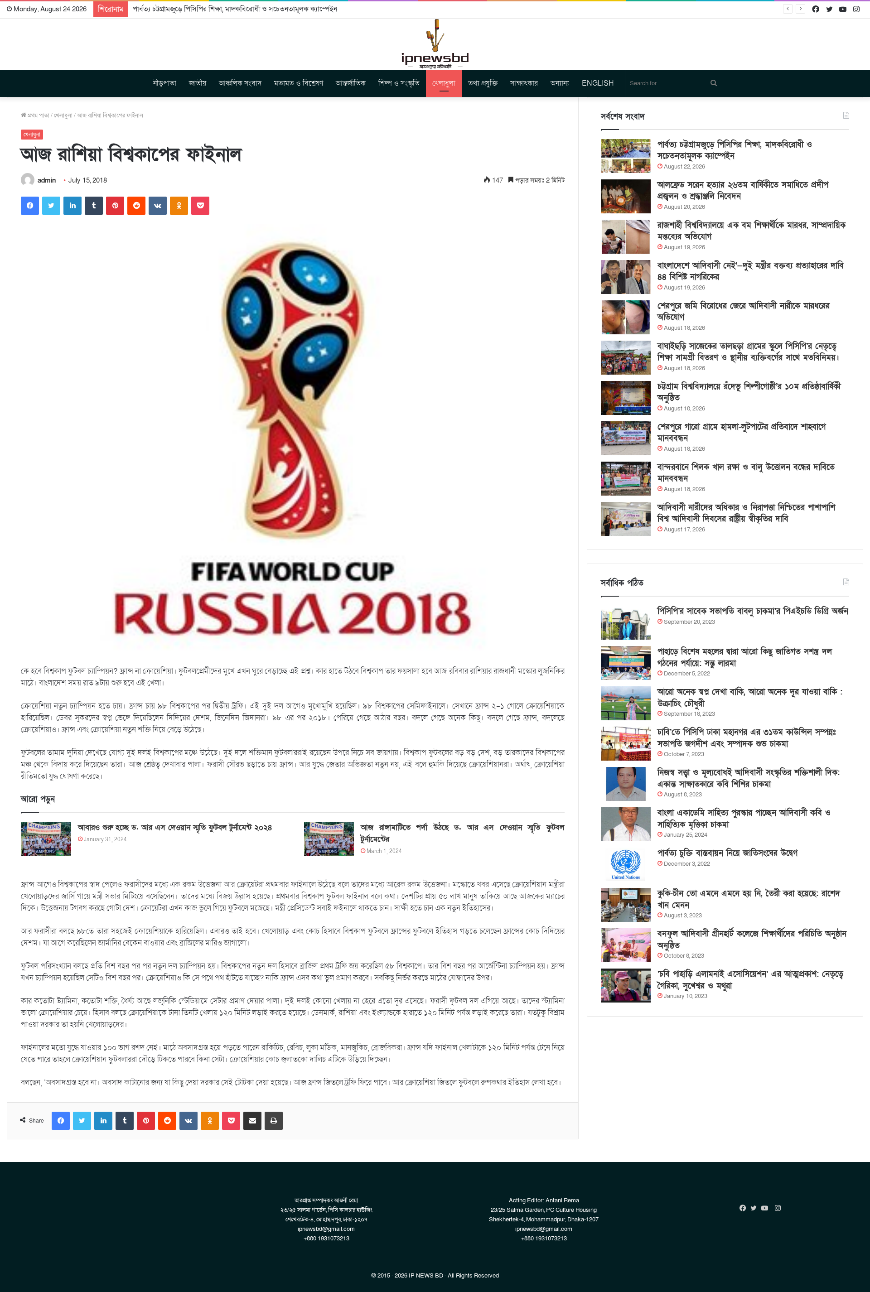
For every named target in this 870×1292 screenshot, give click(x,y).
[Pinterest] (115, 206)
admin (47, 180)
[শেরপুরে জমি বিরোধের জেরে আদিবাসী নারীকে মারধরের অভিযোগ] (626, 317)
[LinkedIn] (72, 206)
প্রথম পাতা (37, 115)
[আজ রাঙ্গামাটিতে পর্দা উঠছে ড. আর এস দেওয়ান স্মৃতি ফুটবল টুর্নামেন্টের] (329, 839)
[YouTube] (766, 1208)
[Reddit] (136, 206)
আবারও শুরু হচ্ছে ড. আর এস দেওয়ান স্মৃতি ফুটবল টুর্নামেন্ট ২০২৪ (175, 827)
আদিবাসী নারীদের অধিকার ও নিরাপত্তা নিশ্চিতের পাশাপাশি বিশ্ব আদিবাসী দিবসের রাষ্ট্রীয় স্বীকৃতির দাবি (746, 513)
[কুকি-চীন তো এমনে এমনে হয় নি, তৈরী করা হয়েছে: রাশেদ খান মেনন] (626, 905)
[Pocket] (200, 206)
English (598, 83)
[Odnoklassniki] (179, 206)
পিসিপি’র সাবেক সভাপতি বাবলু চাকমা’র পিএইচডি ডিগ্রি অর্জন (752, 611)
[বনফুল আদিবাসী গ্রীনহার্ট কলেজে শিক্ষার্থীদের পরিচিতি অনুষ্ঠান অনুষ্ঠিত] (626, 945)
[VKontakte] (158, 206)
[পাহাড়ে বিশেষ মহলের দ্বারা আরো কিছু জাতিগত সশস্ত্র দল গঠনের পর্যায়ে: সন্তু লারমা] (626, 663)
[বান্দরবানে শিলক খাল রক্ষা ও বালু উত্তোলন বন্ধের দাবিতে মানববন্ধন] (626, 479)
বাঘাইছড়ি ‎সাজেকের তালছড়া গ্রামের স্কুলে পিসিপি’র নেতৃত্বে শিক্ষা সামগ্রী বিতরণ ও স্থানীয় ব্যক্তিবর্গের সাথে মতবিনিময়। (748, 352)
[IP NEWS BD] (435, 44)
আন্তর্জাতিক (351, 83)
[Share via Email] (252, 1121)
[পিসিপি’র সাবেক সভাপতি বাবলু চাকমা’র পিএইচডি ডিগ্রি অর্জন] (626, 623)
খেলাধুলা (443, 83)
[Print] (274, 1121)
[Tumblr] (94, 206)
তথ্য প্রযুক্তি (483, 83)
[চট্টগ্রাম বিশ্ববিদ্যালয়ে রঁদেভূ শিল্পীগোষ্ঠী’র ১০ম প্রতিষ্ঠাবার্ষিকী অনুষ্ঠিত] (626, 398)
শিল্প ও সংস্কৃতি (399, 83)
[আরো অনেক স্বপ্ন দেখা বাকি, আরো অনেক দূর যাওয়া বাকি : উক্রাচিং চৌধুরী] (626, 703)
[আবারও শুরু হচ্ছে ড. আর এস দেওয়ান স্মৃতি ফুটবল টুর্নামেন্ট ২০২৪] (46, 839)
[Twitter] (51, 206)
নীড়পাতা (164, 83)
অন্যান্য (560, 83)
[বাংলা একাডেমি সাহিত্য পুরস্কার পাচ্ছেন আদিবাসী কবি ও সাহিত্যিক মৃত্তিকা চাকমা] (626, 824)
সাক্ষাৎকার (524, 83)
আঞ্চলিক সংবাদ (240, 83)
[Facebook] (30, 206)
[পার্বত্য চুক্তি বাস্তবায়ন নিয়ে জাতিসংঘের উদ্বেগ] (626, 865)
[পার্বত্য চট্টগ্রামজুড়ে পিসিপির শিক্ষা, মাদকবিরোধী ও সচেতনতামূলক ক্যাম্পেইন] (626, 156)
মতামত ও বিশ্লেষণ (298, 83)
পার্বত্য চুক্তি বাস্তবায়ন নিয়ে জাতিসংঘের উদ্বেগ (727, 853)
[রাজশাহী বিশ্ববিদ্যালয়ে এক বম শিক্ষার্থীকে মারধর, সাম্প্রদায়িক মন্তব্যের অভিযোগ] (626, 237)
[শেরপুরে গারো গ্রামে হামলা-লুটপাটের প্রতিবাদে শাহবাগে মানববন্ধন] (626, 438)
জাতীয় (197, 83)
